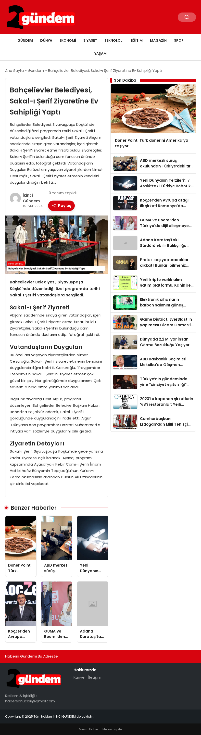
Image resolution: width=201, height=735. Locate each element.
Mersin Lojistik (112, 729)
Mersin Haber (88, 729)
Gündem (25, 40)
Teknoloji (114, 40)
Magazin (158, 40)
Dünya (46, 40)
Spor (179, 40)
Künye (79, 677)
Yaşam (100, 53)
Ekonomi (68, 40)
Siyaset (90, 40)
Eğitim (137, 40)
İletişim (94, 677)
